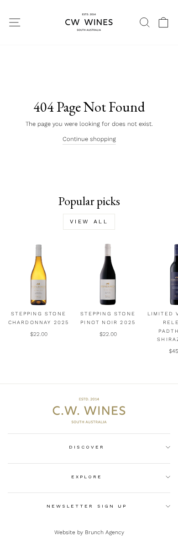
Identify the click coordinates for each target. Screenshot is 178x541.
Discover (87, 447)
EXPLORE (87, 477)
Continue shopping (89, 138)
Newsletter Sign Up (87, 506)
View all (89, 221)
